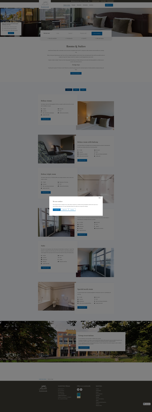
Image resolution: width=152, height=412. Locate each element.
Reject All (65, 209)
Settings (72, 209)
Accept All (57, 209)
